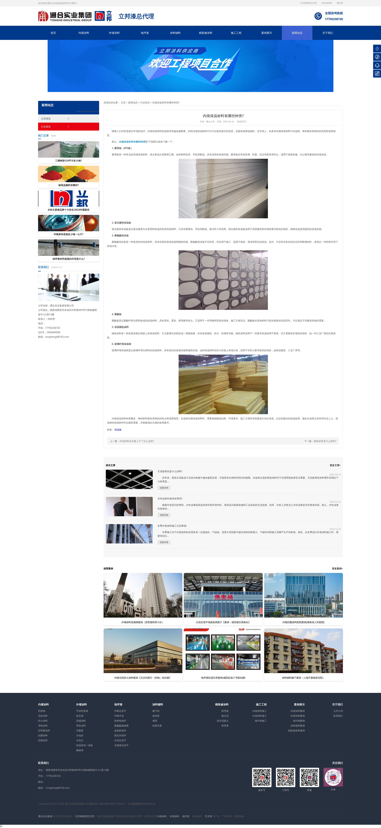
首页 (53, 33)
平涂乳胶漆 (82, 711)
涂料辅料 (175, 33)
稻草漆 (225, 725)
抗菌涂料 (43, 735)
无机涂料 (43, 715)
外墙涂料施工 (259, 715)
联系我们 (338, 715)
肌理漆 (225, 711)
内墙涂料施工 (259, 711)
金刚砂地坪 (120, 730)
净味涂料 (43, 725)
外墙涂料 (114, 33)
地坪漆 (145, 33)
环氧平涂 (119, 715)
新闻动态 (297, 33)
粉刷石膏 (157, 725)
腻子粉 (156, 711)
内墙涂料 (83, 33)
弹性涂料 (81, 725)
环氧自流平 (120, 711)
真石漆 (79, 715)
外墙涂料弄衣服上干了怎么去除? (137, 441)
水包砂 (79, 735)
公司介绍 (338, 711)
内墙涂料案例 (298, 711)
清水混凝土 (223, 720)
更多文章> (335, 465)
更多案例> (337, 568)
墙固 (154, 720)
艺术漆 (208, 816)
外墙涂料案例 (298, 715)
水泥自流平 (120, 740)
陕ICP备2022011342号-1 (113, 803)
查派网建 (135, 803)
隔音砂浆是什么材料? (325, 441)
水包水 (79, 740)
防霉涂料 (43, 740)
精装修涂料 (205, 33)
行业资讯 (46, 126)
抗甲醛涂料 (44, 730)
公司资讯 (46, 118)
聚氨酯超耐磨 (121, 725)
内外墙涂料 (326, 2)
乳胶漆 (41, 711)
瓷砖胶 (156, 715)
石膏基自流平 (121, 745)
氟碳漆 (79, 750)
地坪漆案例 (299, 720)
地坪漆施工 (261, 720)
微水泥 (225, 715)
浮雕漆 (79, 730)
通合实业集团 (45, 816)
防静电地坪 (120, 720)
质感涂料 (81, 720)
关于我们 (327, 33)
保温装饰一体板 (84, 745)
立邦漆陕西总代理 (308, 2)
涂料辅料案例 (298, 725)
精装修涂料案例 (296, 730)
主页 (123, 102)
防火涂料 (43, 720)
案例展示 (266, 33)
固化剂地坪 (120, 735)
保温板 (118, 429)
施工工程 (236, 33)
